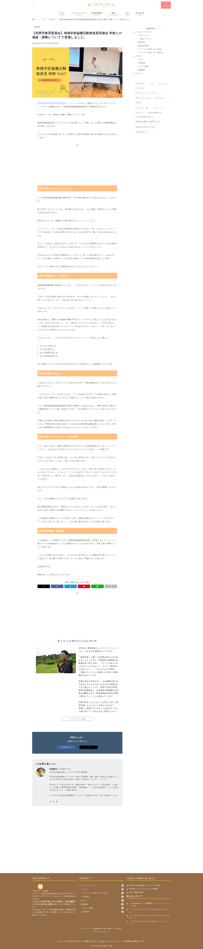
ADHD (140, 84)
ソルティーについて (102, 885)
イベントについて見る (77, 719)
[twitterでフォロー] (54, 802)
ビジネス (142, 108)
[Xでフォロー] (88, 747)
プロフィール (143, 35)
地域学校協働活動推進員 (145, 117)
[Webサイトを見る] (50, 802)
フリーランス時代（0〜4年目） (150, 49)
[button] (111, 586)
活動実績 (37, 27)
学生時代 (141, 42)
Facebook (65, 747)
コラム (140, 59)
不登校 (140, 112)
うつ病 (140, 88)
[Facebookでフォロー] (57, 802)
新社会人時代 (143, 46)
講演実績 (141, 63)
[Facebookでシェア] (57, 586)
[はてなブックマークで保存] (70, 586)
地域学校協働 (155, 112)
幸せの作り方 (146, 127)
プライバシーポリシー (101, 931)
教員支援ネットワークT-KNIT (70, 103)
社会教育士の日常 (107, 946)
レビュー (102, 900)
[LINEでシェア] (97, 586)
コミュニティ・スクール (150, 100)
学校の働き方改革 (148, 121)
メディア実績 (143, 66)
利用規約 (128, 941)
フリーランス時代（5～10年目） (151, 52)
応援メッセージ (146, 39)
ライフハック (159, 108)
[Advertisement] (77, 164)
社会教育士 (142, 132)
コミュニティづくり (146, 93)
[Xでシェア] (43, 586)
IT (152, 84)
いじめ (163, 84)
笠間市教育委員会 (45, 103)
